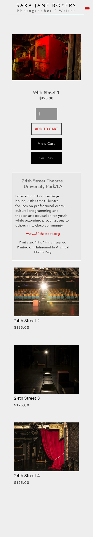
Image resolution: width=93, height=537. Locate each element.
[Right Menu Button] (87, 7)
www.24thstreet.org (43, 233)
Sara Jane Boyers (46, 5)
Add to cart (46, 129)
